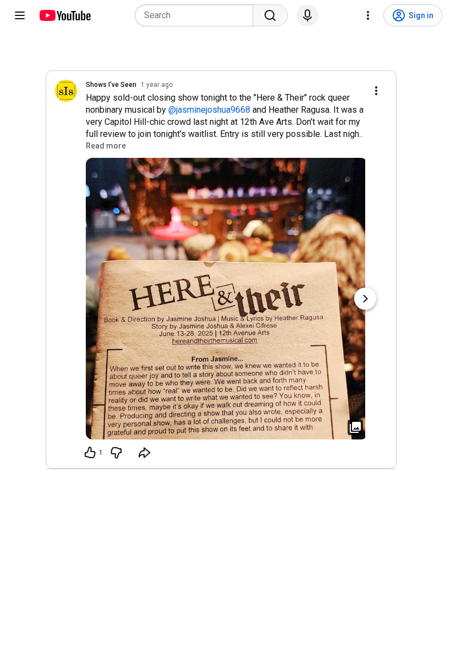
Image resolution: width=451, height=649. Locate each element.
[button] (106, 145)
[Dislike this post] (116, 452)
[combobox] (197, 15)
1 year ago (157, 85)
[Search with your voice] (307, 15)
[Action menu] (376, 91)
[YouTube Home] (64, 15)
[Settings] (368, 15)
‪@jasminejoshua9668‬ (209, 110)
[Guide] (19, 15)
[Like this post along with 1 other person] (90, 452)
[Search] (270, 15)
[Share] (145, 453)
